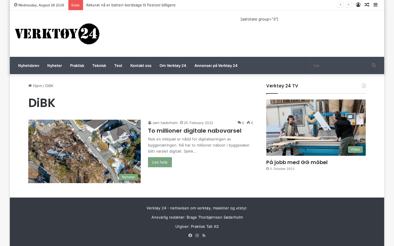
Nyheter (54, 65)
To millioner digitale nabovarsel (194, 131)
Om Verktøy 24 (173, 65)
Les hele (160, 162)
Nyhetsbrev (28, 65)
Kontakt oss (140, 65)
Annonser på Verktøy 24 (216, 65)
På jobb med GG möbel (297, 162)
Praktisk (77, 65)
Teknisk (99, 65)
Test (118, 65)
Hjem (37, 85)
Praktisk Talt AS (205, 226)
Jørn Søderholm (165, 123)
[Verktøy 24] (57, 33)
